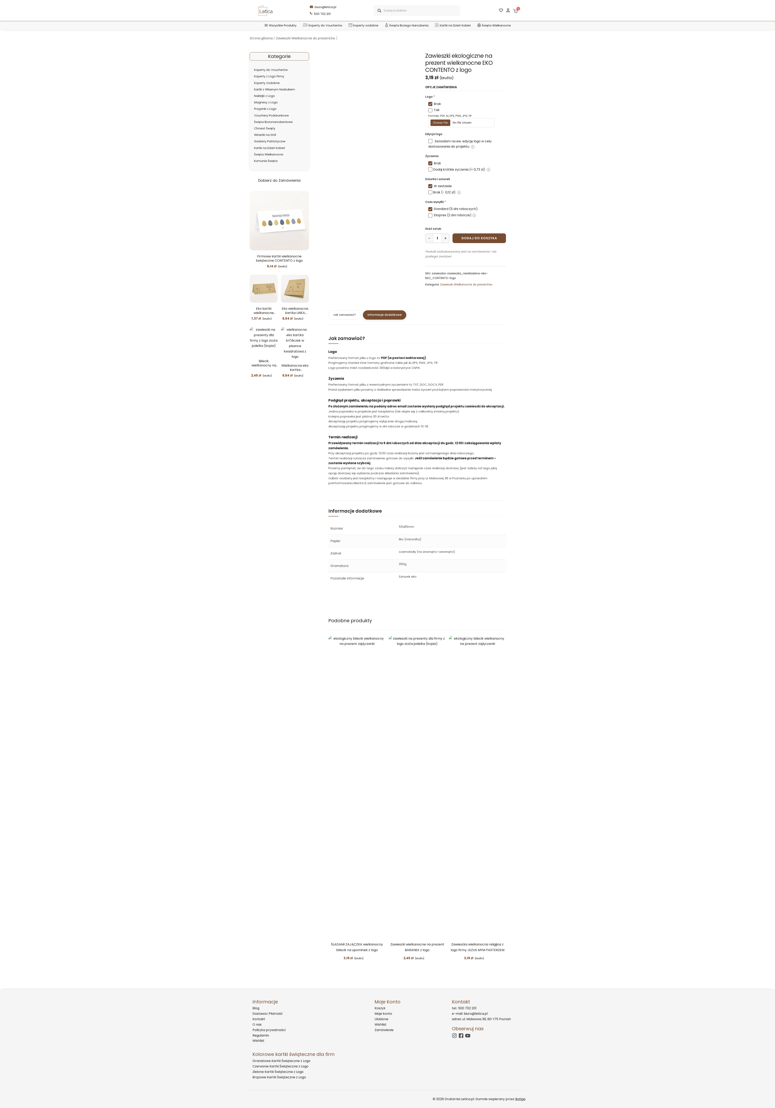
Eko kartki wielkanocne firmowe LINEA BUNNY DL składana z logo (263, 311)
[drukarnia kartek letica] (265, 10)
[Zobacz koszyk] (515, 10)
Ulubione (381, 1019)
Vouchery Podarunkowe (271, 115)
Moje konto (383, 1013)
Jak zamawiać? (344, 315)
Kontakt (258, 1019)
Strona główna (261, 38)
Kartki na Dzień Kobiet (455, 25)
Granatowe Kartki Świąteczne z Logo (281, 1061)
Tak (437, 110)
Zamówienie (384, 1030)
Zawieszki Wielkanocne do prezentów (305, 38)
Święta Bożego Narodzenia (408, 25)
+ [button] (445, 238)
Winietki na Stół (265, 135)
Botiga (520, 1099)
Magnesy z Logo (266, 102)
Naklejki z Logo (264, 96)
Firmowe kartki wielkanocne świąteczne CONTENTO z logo (279, 258)
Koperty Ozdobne (267, 83)
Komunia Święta (266, 161)
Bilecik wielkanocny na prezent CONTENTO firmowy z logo (263, 363)
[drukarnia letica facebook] (461, 1035)
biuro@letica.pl (325, 7)
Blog (255, 1008)
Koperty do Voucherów (325, 25)
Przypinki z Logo (265, 109)
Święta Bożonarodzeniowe (273, 122)
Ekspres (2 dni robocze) (452, 215)
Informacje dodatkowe (385, 315)
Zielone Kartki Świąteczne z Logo (278, 1071)
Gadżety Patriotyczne (269, 141)
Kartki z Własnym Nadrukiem (274, 89)
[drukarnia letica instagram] (454, 1035)
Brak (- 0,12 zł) (444, 192)
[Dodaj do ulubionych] (290, 266)
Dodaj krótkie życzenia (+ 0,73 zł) (459, 169)
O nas (257, 1024)
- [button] (429, 238)
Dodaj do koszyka (479, 238)
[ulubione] (501, 10)
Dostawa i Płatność (267, 1013)
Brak (437, 104)
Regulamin (260, 1035)
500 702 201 (322, 14)
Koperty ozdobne (365, 25)
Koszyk (380, 1008)
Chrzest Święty (264, 128)
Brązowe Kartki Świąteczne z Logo (279, 1077)
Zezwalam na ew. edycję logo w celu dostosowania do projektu (459, 144)
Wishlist (258, 1040)
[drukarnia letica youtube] (467, 1035)
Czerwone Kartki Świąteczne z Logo (280, 1066)
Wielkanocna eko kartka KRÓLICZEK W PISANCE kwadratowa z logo (295, 368)
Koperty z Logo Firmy (269, 76)
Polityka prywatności (269, 1030)
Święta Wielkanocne (496, 25)
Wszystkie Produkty (282, 25)
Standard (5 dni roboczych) (456, 209)
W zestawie (443, 186)
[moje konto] (508, 10)
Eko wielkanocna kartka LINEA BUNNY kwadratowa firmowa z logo (295, 311)
